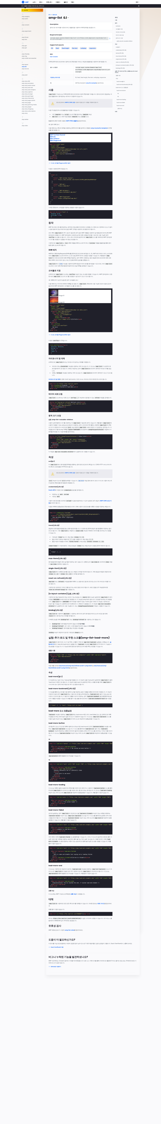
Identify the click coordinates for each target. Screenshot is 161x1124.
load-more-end (120, 105)
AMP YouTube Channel (57, 135)
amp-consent (25, 25)
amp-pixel (24, 75)
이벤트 (58, 2)
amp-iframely (25, 54)
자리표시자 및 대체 (120, 32)
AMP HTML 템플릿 (71, 121)
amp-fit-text (25, 37)
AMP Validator (54, 138)
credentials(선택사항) (121, 50)
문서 (40, 2)
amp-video (25, 125)
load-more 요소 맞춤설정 (122, 87)
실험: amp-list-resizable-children (124, 41)
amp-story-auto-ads (27, 87)
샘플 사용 (118, 75)
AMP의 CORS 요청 (70, 102)
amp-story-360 (26, 81)
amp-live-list (25, 69)
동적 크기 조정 (119, 38)
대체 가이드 (100, 903)
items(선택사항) (120, 53)
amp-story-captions (27, 92)
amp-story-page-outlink (28, 100)
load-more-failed (121, 102)
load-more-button (121, 90)
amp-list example (91, 83)
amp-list (24, 66)
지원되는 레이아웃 (55, 77)
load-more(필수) (121, 81)
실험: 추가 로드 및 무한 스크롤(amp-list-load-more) (126, 71)
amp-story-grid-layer (27, 96)
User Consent (54, 56)
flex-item (74, 48)
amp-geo (24, 45)
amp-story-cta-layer (27, 94)
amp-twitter (25, 119)
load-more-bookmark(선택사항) (124, 84)
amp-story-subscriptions (29, 111)
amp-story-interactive (28, 98)
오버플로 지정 (119, 29)
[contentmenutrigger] (126, 17)
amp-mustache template (99, 128)
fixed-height (65, 48)
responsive (92, 48)
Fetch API (52, 490)
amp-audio (25, 18)
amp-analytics (26, 16)
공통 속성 (119, 108)
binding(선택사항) (120, 68)
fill (52, 48)
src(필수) (118, 47)
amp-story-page (26, 102)
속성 (116, 44)
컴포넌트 (55, 14)
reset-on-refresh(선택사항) (122, 62)
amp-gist (24, 48)
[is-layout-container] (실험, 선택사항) (125, 65)
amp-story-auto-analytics (29, 89)
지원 (72, 2)
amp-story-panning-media (29, 104)
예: (118, 93)
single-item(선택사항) (121, 59)
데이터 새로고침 (120, 35)
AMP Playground (55, 140)
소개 (34, 2)
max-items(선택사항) (121, 56)
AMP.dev (53, 137)
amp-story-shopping (27, 109)
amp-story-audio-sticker (28, 85)
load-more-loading (121, 99)
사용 (116, 20)
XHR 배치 (118, 26)
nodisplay (83, 48)
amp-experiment (26, 31)
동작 (116, 23)
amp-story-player (26, 107)
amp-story (25, 113)
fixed (57, 48)
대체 (116, 111)
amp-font (24, 39)
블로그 (66, 2)
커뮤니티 (49, 2)
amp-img (24, 56)
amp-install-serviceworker (29, 58)
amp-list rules (69, 930)
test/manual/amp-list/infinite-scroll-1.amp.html (75, 666)
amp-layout (25, 64)
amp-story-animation (28, 83)
